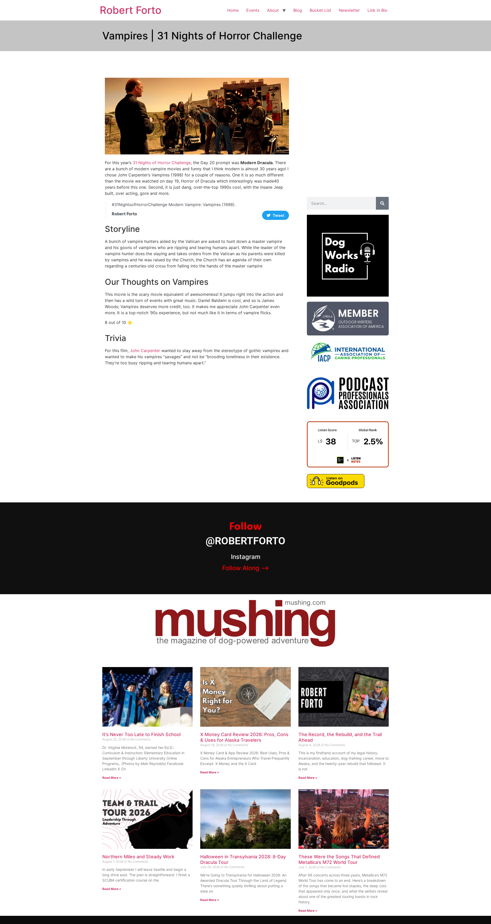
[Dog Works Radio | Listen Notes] (348, 465)
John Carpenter (145, 350)
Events (252, 10)
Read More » (111, 778)
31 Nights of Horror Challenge (162, 162)
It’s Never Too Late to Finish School (141, 734)
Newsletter (349, 10)
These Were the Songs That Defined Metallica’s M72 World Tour (339, 859)
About (273, 10)
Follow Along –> (245, 568)
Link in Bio (377, 10)
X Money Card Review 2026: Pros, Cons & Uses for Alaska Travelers (244, 737)
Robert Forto (130, 10)
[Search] (382, 203)
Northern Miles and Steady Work (138, 856)
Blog (297, 10)
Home (233, 10)
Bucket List (320, 10)
